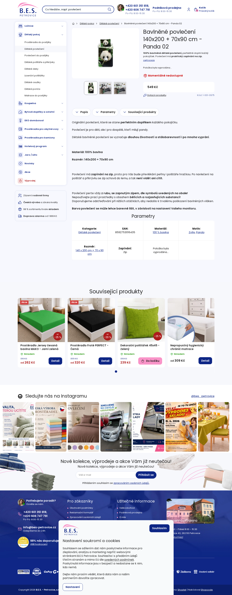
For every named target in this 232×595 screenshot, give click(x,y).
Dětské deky (31, 69)
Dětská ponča (32, 89)
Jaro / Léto (31, 154)
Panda (200, 232)
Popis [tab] (84, 112)
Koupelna (30, 103)
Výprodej (30, 180)
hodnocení (38, 544)
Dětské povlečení (34, 49)
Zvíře (192, 232)
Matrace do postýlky (36, 95)
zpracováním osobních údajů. (131, 483)
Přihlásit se (146, 475)
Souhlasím (159, 528)
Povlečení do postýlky (37, 55)
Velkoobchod (127, 508)
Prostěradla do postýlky (38, 42)
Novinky (29, 163)
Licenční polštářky (34, 75)
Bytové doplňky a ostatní (39, 111)
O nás (122, 517)
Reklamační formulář (81, 512)
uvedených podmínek (119, 560)
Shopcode (207, 589)
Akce (27, 172)
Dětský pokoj (32, 34)
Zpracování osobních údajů (85, 517)
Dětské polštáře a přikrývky (40, 62)
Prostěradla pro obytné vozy (42, 129)
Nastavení (73, 587)
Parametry (108, 112)
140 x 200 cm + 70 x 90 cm (90, 252)
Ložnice (29, 26)
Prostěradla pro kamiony (40, 137)
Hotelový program (36, 146)
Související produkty (142, 112)
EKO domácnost (34, 120)
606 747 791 (141, 10)
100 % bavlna (161, 232)
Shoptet (182, 589)
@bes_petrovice (202, 396)
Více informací (175, 537)
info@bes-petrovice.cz (39, 527)
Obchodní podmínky (81, 508)
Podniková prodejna (167, 8)
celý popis (149, 60)
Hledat (109, 9)
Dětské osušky (33, 82)
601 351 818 (140, 6)
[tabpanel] (41, 333)
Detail (55, 361)
